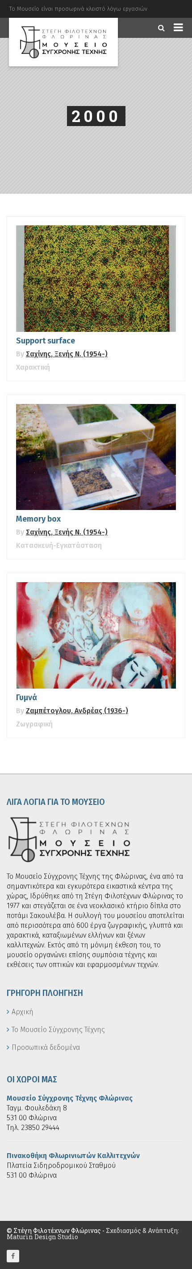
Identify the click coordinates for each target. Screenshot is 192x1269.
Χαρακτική (33, 367)
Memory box (38, 519)
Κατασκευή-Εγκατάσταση (59, 545)
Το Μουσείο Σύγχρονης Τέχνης (58, 1029)
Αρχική (22, 1012)
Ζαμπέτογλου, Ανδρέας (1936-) (77, 710)
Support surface (45, 341)
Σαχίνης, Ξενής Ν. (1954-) (67, 354)
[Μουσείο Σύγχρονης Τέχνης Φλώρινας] (63, 42)
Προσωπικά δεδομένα (46, 1047)
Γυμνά (26, 697)
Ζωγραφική (34, 724)
